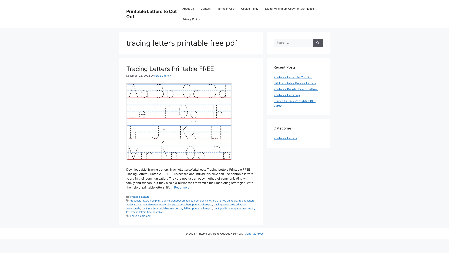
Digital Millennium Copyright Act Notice (289, 8)
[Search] (318, 43)
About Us (188, 8)
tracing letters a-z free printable (218, 200)
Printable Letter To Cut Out (293, 77)
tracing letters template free (230, 208)
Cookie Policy (249, 8)
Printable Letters (139, 196)
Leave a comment (140, 215)
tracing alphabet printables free (180, 200)
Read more (182, 187)
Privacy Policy (191, 19)
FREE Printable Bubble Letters (295, 83)
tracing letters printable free (158, 208)
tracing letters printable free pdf (193, 208)
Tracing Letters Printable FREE (170, 68)
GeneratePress (254, 233)
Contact (205, 8)
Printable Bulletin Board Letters (296, 89)
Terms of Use (225, 8)
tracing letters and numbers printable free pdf (185, 204)
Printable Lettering (287, 95)
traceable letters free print (145, 200)
